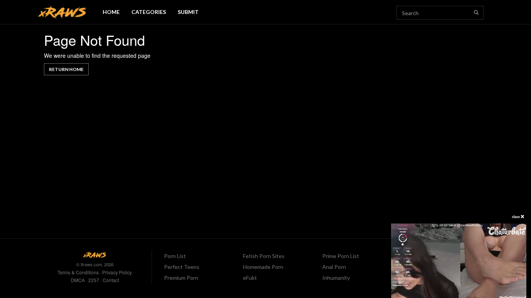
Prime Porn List (340, 256)
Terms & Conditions (78, 272)
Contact (111, 280)
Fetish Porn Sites (264, 256)
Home (111, 12)
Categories (148, 12)
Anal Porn (334, 266)
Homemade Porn (263, 266)
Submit (188, 12)
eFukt (250, 277)
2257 (93, 280)
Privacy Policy (117, 272)
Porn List (175, 256)
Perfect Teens (181, 266)
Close (516, 217)
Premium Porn (181, 277)
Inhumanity (336, 277)
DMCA (78, 280)
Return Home (66, 69)
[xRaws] (62, 12)
